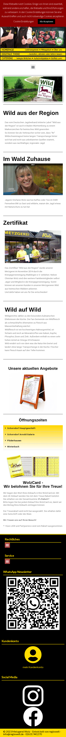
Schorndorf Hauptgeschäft (21, 428)
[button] (33, 67)
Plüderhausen (14, 440)
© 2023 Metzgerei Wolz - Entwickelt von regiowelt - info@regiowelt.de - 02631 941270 (32, 733)
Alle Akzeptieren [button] (46, 21)
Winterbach (13, 446)
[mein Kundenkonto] (33, 654)
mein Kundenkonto (33, 667)
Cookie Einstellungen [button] (23, 21)
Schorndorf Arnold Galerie (20, 434)
